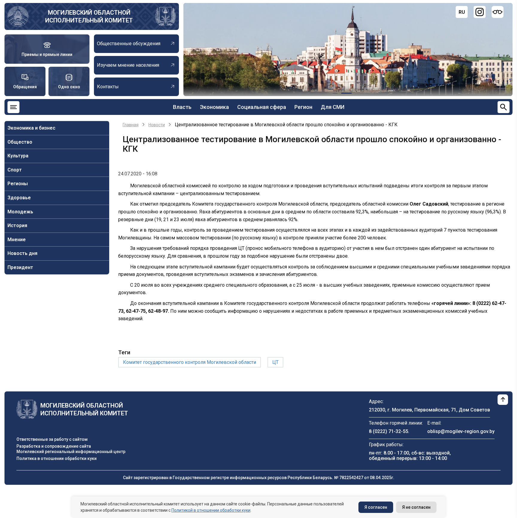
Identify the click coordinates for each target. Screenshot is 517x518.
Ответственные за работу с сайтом (52, 439)
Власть (182, 107)
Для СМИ (332, 107)
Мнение (16, 239)
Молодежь (20, 212)
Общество (19, 142)
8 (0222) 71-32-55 (388, 431)
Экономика (214, 107)
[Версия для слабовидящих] (498, 12)
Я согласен (375, 507)
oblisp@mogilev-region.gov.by (461, 431)
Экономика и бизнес (31, 128)
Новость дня (22, 253)
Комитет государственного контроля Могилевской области (189, 362)
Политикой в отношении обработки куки (210, 510)
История (17, 225)
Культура (17, 156)
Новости (156, 124)
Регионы (17, 183)
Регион (303, 107)
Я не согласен (416, 507)
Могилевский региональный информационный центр (70, 451)
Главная (131, 124)
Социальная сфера (261, 107)
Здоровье (19, 197)
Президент (20, 267)
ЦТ (275, 362)
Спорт (14, 170)
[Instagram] (480, 12)
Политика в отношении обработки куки (56, 458)
